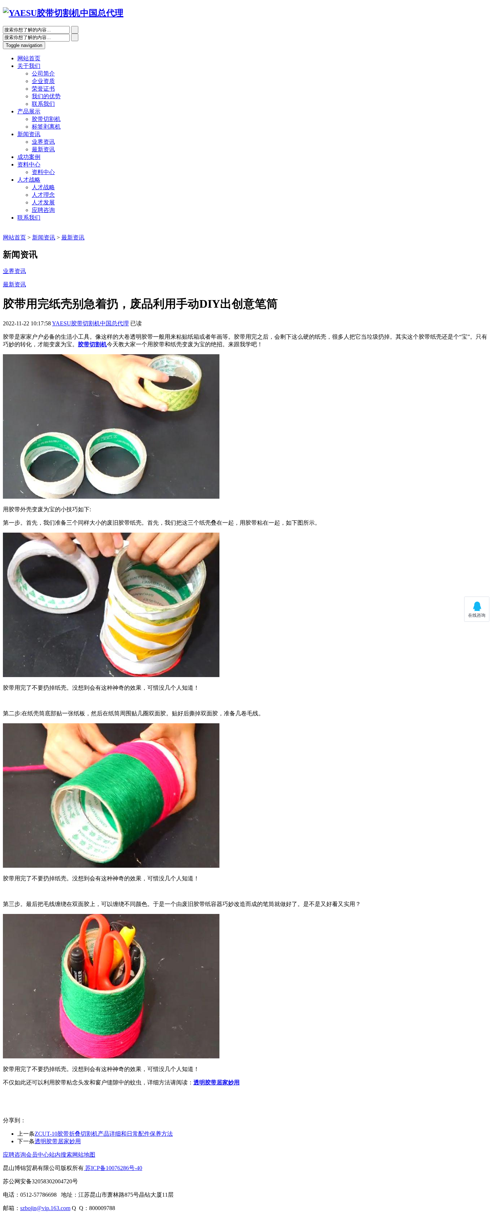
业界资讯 (43, 142)
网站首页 (14, 237)
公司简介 (43, 73)
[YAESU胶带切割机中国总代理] (63, 13)
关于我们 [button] (28, 66)
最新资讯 (43, 149)
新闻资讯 (43, 237)
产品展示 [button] (28, 111)
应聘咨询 (43, 210)
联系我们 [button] (28, 217)
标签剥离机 (46, 126)
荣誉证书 (43, 89)
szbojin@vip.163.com (45, 1208)
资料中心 (43, 172)
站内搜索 (60, 1155)
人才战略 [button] (28, 180)
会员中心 (37, 1155)
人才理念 (43, 195)
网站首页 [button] (28, 58)
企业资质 (43, 81)
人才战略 (43, 187)
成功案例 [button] (28, 157)
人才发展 (43, 202)
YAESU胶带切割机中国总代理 (90, 323)
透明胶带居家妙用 (58, 1141)
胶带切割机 (46, 119)
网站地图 (83, 1155)
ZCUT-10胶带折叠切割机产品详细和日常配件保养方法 (104, 1134)
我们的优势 (46, 96)
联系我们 (43, 104)
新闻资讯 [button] (28, 134)
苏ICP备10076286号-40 (113, 1168)
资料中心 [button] (28, 164)
